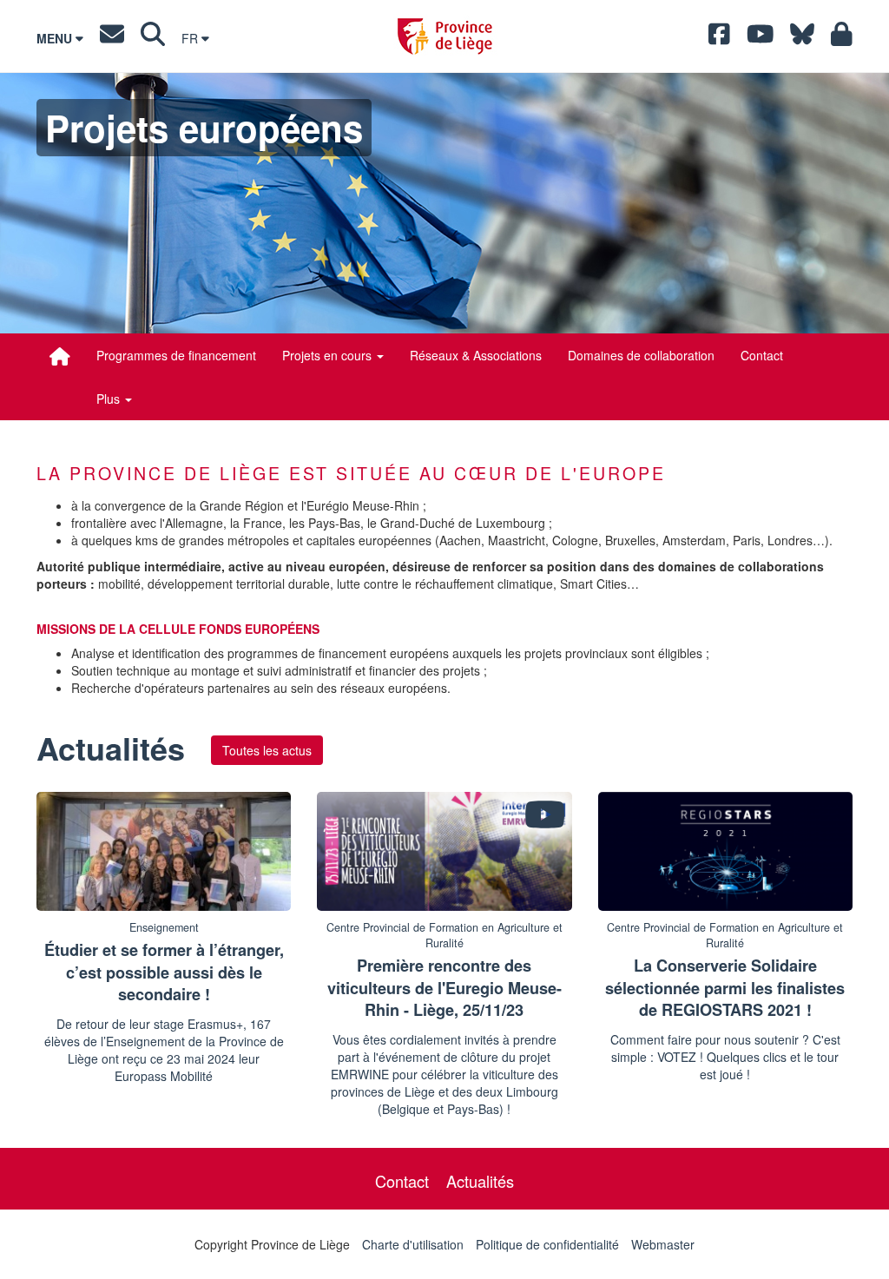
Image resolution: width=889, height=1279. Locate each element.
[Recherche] (153, 38)
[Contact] (112, 38)
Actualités (480, 1181)
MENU (56, 38)
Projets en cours (328, 355)
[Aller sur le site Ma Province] (842, 38)
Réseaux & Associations (476, 355)
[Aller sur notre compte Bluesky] (802, 38)
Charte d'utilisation (413, 1244)
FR (191, 38)
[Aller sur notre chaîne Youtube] (760, 38)
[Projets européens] (59, 356)
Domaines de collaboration (641, 355)
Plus (109, 398)
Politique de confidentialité (547, 1244)
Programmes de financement (176, 355)
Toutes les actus (267, 750)
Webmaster (663, 1244)
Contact (762, 355)
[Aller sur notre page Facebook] (719, 38)
